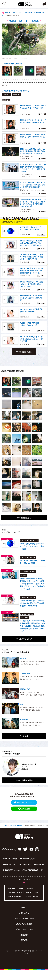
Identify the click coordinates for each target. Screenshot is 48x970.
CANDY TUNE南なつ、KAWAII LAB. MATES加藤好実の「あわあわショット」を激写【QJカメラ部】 (31, 243)
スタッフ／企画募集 (24, 924)
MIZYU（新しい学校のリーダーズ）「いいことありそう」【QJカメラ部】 (33, 546)
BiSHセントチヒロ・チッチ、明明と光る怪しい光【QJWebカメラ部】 (33, 106)
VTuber (11, 893)
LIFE (36, 893)
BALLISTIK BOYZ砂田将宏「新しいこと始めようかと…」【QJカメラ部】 (31, 339)
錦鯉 (21, 704)
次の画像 (35, 21)
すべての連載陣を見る (24, 780)
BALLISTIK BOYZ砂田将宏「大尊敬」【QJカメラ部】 (31, 310)
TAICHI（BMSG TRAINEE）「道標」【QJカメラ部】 (30, 324)
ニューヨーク (25, 673)
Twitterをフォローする (25, 802)
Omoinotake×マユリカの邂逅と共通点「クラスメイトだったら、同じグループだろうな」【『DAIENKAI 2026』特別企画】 (33, 202)
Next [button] (42, 767)
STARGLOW (25, 689)
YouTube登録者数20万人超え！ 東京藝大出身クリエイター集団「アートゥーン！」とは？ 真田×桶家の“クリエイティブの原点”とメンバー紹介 (33, 583)
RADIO (20, 893)
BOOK (28, 893)
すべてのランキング (24, 639)
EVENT (36, 897)
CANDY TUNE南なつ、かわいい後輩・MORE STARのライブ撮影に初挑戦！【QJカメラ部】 (31, 270)
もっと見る (24, 736)
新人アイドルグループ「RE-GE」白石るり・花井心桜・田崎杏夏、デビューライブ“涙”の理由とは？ (33, 184)
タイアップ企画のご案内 (24, 919)
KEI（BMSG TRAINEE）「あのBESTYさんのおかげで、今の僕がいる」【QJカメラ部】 (31, 256)
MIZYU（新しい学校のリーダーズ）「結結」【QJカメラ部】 (31, 228)
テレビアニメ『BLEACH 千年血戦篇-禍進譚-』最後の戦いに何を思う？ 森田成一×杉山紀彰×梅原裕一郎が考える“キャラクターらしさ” (32, 625)
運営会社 (24, 935)
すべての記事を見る (24, 351)
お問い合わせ (24, 913)
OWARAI (12, 889)
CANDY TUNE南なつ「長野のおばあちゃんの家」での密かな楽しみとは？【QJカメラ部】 (33, 603)
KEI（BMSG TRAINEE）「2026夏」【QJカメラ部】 (32, 561)
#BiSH (4, 85)
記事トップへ (24, 21)
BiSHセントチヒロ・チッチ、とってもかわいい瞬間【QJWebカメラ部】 (33, 121)
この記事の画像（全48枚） (12, 63)
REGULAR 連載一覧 (16, 825)
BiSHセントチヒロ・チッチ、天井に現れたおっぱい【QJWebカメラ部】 (33, 135)
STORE (28, 897)
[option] (7, 71)
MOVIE (30, 889)
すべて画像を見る (24, 517)
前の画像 (12, 21)
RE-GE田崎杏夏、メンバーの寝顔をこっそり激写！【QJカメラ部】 (31, 297)
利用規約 (24, 940)
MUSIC (22, 889)
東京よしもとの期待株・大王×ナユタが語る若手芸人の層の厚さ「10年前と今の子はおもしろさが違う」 (32, 151)
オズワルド (24, 719)
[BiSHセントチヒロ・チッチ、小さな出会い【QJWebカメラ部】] (6, 381)
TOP (5, 825)
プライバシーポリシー (24, 929)
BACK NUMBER (15, 897)
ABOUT (24, 908)
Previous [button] (3, 767)
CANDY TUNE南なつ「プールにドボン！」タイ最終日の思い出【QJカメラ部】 (31, 284)
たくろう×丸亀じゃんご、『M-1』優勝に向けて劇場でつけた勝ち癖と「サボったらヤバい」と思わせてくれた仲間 (33, 167)
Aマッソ (23, 658)
